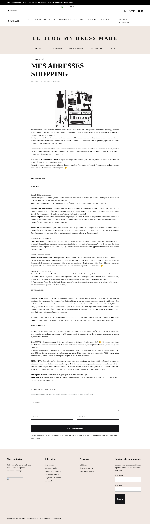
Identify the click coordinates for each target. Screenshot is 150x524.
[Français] (139, 21)
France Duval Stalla (39, 257)
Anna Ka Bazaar (37, 274)
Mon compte (49, 465)
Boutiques (19, 471)
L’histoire (83, 465)
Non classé (39, 59)
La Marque (105, 20)
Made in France (76, 48)
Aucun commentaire (52, 81)
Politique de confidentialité (51, 518)
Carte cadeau (49, 481)
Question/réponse (18, 468)
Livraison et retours (87, 471)
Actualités (40, 48)
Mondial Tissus (37, 298)
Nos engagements (86, 468)
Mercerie (91, 20)
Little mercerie (37, 377)
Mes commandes (51, 468)
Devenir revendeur (123, 21)
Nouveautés (14, 21)
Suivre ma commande (53, 471)
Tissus (27, 20)
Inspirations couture (44, 20)
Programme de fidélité (53, 478)
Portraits (57, 48)
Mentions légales (28, 518)
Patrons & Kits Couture (71, 20)
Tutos (112, 48)
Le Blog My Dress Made (75, 38)
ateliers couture (88, 309)
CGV (38, 518)
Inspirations (96, 48)
